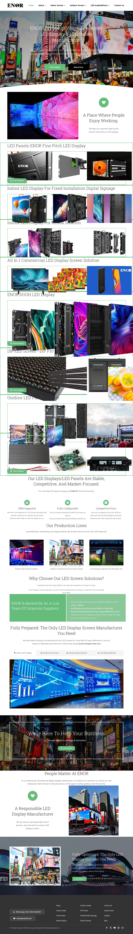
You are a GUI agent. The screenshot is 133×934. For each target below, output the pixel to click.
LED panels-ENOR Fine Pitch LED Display (46, 145)
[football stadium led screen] (106, 540)
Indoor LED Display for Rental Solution (44, 222)
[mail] (122, 928)
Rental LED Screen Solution (26, 569)
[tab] (23, 652)
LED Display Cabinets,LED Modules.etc (106, 569)
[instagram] (118, 928)
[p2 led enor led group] (27, 540)
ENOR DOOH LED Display (31, 294)
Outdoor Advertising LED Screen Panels (66, 569)
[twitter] (111, 928)
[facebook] (107, 928)
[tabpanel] (66, 684)
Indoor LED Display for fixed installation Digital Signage (61, 188)
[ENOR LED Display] (15, 4)
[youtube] (115, 928)
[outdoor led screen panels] (66, 540)
